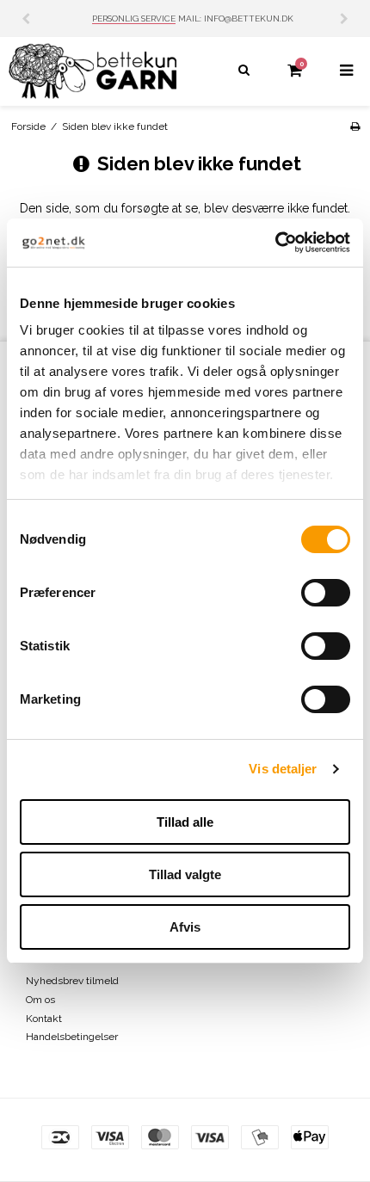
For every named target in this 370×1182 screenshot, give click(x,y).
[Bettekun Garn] (92, 71)
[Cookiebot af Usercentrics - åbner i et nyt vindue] (275, 242)
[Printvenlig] (354, 126)
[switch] (325, 592)
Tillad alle (185, 822)
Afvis (185, 927)
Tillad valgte (185, 874)
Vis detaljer (283, 768)
